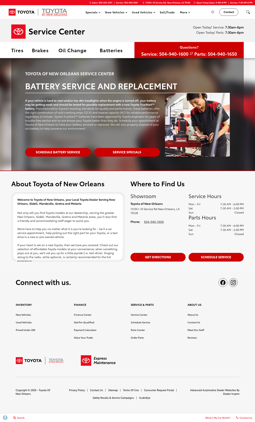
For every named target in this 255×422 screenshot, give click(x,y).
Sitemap (113, 390)
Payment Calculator (85, 330)
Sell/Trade (167, 12)
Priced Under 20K (25, 330)
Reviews (192, 337)
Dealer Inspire (231, 393)
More (184, 12)
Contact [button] (229, 12)
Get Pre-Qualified (84, 322)
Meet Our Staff (196, 330)
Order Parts (137, 337)
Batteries (111, 49)
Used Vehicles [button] (142, 12)
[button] (248, 12)
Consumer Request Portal (159, 390)
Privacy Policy (77, 390)
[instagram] (233, 282)
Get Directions (158, 257)
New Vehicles (23, 314)
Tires (17, 49)
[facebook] (223, 282)
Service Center (139, 314)
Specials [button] (91, 12)
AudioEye (144, 397)
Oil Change (72, 49)
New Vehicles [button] (115, 12)
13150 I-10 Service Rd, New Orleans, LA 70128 (168, 2)
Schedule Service (216, 257)
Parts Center (138, 330)
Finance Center (82, 314)
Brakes (40, 49)
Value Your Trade (83, 337)
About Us (193, 314)
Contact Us (194, 322)
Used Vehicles (24, 322)
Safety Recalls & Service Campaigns (113, 397)
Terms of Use (131, 390)
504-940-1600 (154, 221)
